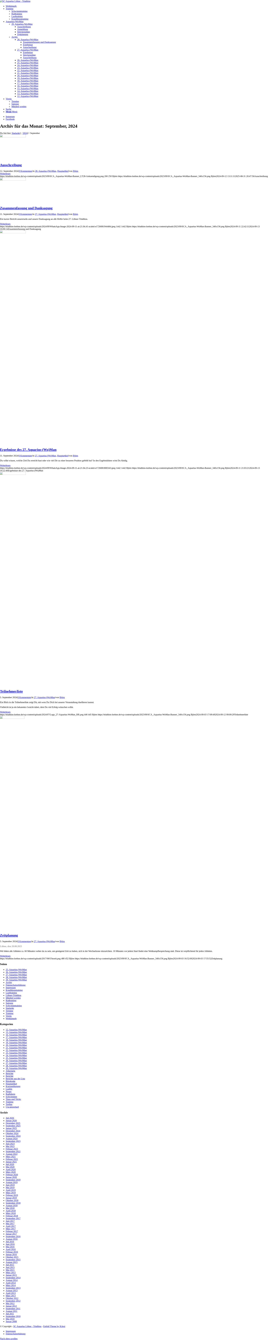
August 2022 (11, 1154)
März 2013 (11, 1295)
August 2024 (11, 1138)
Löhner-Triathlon (13, 995)
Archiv (14, 37)
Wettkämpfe (11, 1018)
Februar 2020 (12, 1174)
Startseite (10, 1008)
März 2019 (11, 1192)
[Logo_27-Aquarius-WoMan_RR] (13, 474)
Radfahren (10, 1094)
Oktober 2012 (12, 1298)
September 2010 (13, 1316)
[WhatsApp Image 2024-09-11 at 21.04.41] (13, 179)
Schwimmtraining (19, 11)
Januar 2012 (11, 1306)
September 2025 (13, 1125)
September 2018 (13, 1203)
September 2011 (13, 1308)
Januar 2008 (11, 1321)
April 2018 (11, 1210)
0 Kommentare (25, 171)
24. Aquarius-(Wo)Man (16, 1055)
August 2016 (11, 1239)
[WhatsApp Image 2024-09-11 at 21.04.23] (13, 232)
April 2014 (11, 1283)
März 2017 (11, 1229)
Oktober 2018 (12, 1200)
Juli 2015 (10, 1265)
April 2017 (11, 1226)
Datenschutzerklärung (15, 985)
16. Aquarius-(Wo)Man (16, 1035)
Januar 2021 (11, 1162)
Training (9, 1013)
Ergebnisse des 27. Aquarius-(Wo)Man (28, 449)
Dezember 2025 (13, 1123)
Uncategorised (12, 1107)
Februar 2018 (12, 1216)
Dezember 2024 (13, 1131)
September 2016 (13, 1236)
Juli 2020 (10, 1164)
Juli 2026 (10, 1118)
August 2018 (11, 1205)
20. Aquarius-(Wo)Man (16, 1045)
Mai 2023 (10, 1146)
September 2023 (13, 1141)
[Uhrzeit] (12, 718)
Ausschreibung (11, 165)
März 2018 (11, 1213)
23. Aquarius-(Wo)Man (16, 1053)
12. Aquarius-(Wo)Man (16, 1029)
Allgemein (10, 1071)
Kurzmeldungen (13, 1086)
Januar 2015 (11, 1275)
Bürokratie (10, 1081)
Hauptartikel (62, 171)
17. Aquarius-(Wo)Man (16, 1037)
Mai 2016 (10, 1247)
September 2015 (13, 1259)
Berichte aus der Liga (15, 1078)
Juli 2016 (10, 1241)
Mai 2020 (10, 1167)
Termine (15, 101)
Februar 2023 (12, 1149)
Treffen (9, 1104)
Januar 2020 (11, 1177)
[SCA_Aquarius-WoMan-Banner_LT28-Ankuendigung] (13, 136)
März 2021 (11, 1156)
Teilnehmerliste (11, 691)
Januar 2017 (11, 1234)
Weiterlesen (5, 173)
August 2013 (11, 1290)
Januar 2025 (11, 1128)
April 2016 (11, 1249)
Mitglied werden (18, 106)
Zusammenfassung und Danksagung (26, 208)
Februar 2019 (12, 1195)
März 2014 (11, 1285)
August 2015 (11, 1262)
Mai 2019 (10, 1187)
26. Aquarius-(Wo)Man (16, 972)
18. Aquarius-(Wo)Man (16, 1040)
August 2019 (11, 1182)
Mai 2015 (10, 1270)
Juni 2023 (10, 1144)
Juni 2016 (10, 1244)
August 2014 (11, 1280)
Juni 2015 (10, 1267)
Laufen (9, 1089)
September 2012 (13, 1301)
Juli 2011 (10, 1314)
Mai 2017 (10, 1223)
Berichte (9, 1073)
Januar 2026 (11, 1120)
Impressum (11, 987)
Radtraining (16, 14)
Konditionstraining (19, 19)
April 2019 (11, 1190)
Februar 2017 (12, 1231)
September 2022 (13, 1151)
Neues (8, 1091)
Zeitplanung (9, 935)
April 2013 (11, 1293)
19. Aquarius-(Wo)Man (16, 1042)
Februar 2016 (12, 1252)
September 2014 (13, 1277)
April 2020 (11, 1169)
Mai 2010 (10, 1319)
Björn (75, 171)
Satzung (15, 104)
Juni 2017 (10, 1221)
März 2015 (11, 1272)
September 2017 (13, 1218)
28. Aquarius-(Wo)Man (45, 171)
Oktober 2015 (12, 1257)
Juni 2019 (10, 1185)
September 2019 (13, 1180)
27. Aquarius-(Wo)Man (45, 214)
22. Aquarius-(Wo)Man (16, 1050)
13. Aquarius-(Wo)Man (16, 1032)
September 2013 (13, 1288)
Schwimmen (11, 1096)
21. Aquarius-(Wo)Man (16, 1047)
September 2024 (13, 1136)
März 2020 (11, 1172)
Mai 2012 (10, 1303)
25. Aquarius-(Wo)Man (16, 969)
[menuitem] (140, 6)
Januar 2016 (11, 1254)
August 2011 (11, 1311)
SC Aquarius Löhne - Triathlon (27, 1326)
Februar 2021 (12, 1159)
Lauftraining (17, 16)
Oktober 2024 (12, 1133)
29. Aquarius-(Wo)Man (22, 24)
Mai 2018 (10, 1208)
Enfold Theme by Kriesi (54, 1326)
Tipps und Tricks (13, 1099)
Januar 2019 (11, 1198)
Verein (9, 1016)
